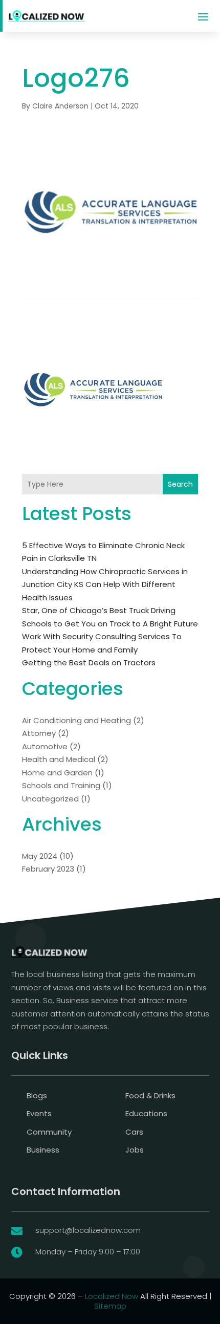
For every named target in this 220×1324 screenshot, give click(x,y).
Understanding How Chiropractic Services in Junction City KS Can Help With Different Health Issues (105, 584)
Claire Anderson (60, 106)
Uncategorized (50, 798)
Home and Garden (57, 772)
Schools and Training (61, 785)
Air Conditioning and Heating (76, 720)
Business (43, 1149)
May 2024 (39, 856)
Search (180, 484)
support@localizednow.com (88, 1230)
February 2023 (48, 868)
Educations (146, 1113)
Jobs (134, 1149)
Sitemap (110, 1305)
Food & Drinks (150, 1095)
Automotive (45, 746)
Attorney (39, 733)
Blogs (37, 1095)
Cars (134, 1131)
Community (49, 1131)
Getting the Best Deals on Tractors (89, 662)
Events (39, 1113)
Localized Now (111, 1296)
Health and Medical (58, 759)
